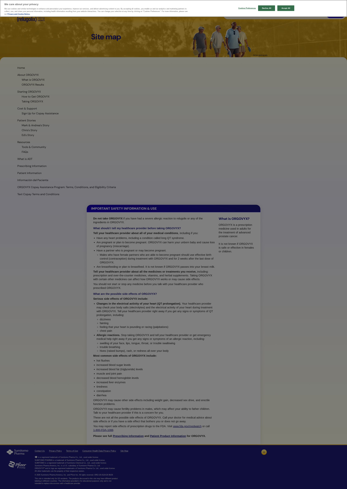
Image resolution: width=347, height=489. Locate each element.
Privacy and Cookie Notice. (18, 14)
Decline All (266, 8)
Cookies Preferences (247, 8)
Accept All (286, 8)
